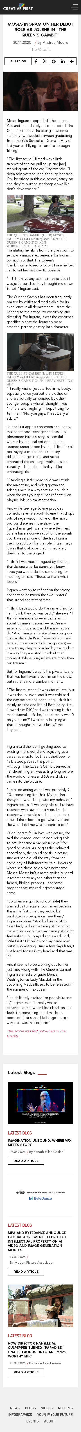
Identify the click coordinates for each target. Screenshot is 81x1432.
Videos (47, 1408)
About (49, 1422)
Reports (65, 1408)
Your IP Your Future (55, 1415)
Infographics (20, 1415)
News (15, 1408)
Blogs (30, 1408)
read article (26, 1160)
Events (32, 1422)
